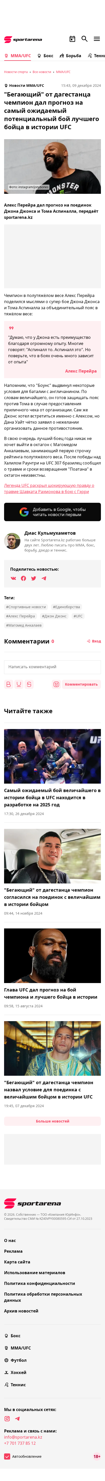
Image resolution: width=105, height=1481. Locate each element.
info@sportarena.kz (23, 1437)
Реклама (13, 1251)
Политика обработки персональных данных (43, 1297)
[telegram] (17, 1419)
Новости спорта (16, 72)
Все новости (42, 72)
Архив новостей (21, 1311)
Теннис (18, 1385)
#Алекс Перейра (20, 616)
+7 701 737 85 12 (20, 1443)
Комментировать (81, 684)
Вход (96, 641)
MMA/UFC (21, 55)
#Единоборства (66, 606)
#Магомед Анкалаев (24, 625)
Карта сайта (17, 1262)
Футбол (19, 1360)
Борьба (73, 55)
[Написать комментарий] (52, 667)
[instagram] (7, 1419)
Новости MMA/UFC (26, 85)
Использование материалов (34, 1272)
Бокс (48, 55)
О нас (10, 1240)
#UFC (78, 616)
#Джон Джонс (54, 616)
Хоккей (19, 1372)
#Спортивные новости (26, 606)
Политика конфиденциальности (39, 1283)
